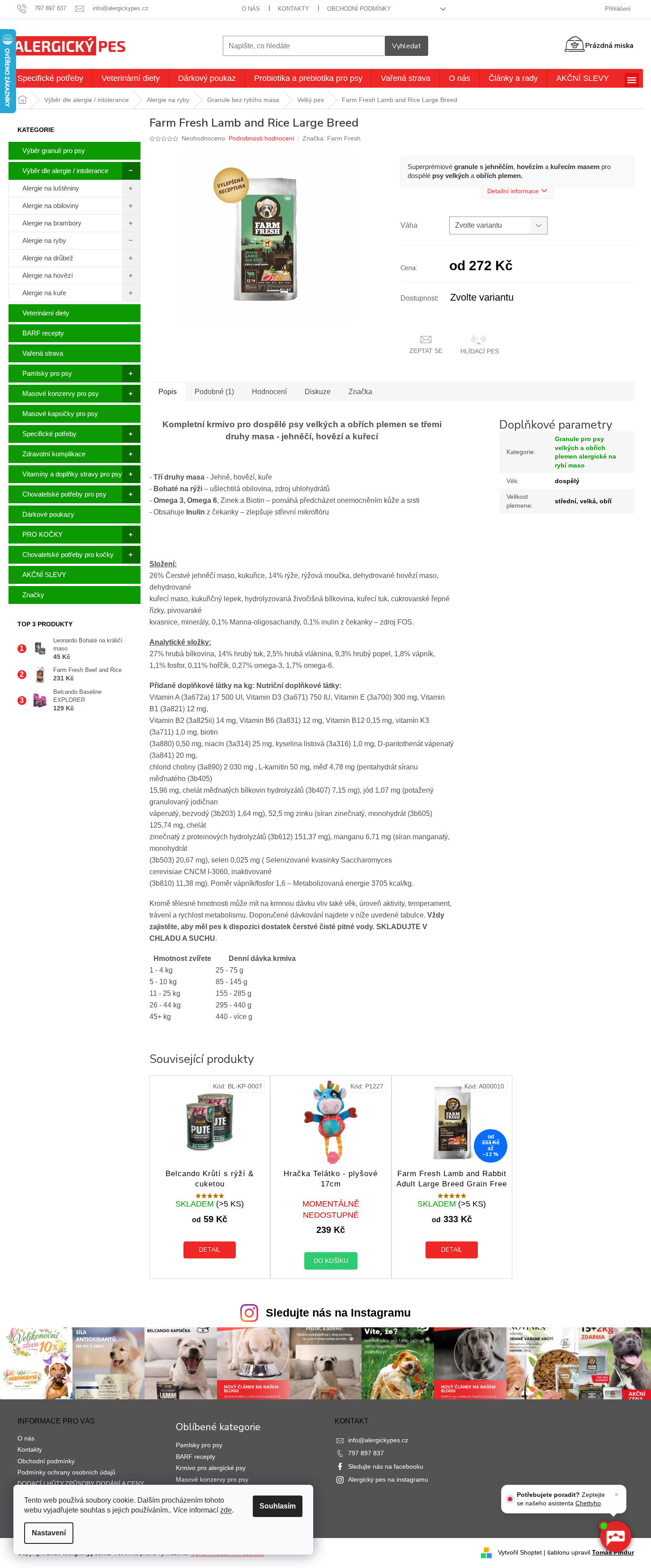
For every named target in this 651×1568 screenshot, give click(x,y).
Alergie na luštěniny (50, 188)
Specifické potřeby (49, 434)
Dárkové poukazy (48, 514)
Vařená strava (42, 353)
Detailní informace (513, 191)
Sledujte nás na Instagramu (338, 1312)
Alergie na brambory (51, 223)
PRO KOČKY (42, 534)
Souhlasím (278, 1506)
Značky (33, 595)
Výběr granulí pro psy (53, 150)
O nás (251, 8)
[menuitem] (50, 78)
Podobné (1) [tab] (214, 391)
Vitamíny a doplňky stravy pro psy (72, 474)
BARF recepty (43, 333)
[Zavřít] (616, 1494)
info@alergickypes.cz (378, 1440)
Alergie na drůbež (47, 258)
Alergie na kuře (44, 293)
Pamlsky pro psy (47, 373)
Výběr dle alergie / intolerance (65, 170)
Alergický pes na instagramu (388, 1479)
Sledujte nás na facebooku (385, 1466)
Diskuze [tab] (318, 391)
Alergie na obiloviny (50, 205)
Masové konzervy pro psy (60, 393)
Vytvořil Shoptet (520, 1552)
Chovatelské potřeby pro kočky (68, 554)
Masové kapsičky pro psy (60, 413)
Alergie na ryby (44, 240)
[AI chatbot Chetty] (615, 1537)
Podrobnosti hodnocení (261, 138)
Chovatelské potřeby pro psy (64, 494)
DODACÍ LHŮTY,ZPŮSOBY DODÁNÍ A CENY (80, 1483)
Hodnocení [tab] (269, 391)
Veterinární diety (45, 313)
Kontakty (293, 8)
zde (226, 1510)
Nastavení (49, 1533)
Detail (209, 1249)
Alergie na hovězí (47, 275)
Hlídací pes (479, 351)
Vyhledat (406, 46)
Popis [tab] (167, 391)
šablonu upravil (590, 1552)
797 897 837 (366, 1453)
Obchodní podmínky (359, 8)
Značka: (331, 138)
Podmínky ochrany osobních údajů (66, 1472)
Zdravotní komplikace (53, 454)
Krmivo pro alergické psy (211, 1467)
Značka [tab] (360, 391)
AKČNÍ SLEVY (44, 574)
